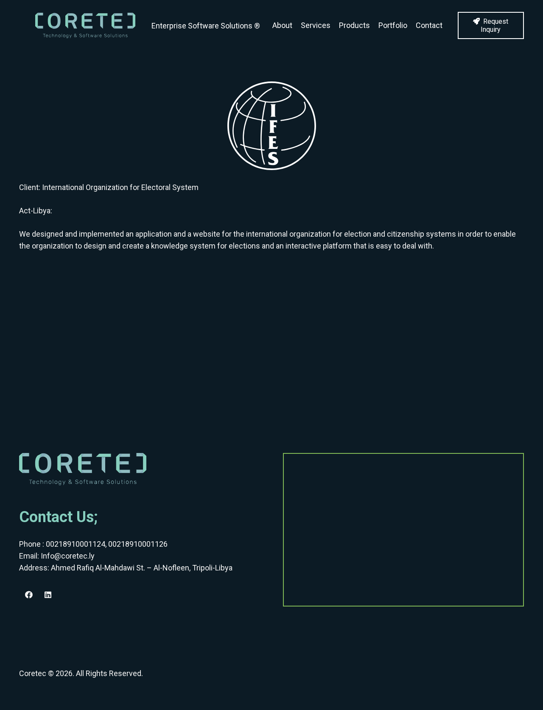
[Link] (85, 25)
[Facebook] (28, 594)
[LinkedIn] (47, 594)
